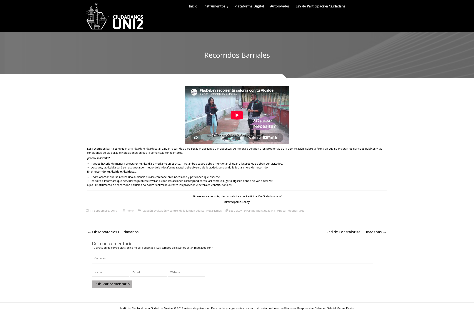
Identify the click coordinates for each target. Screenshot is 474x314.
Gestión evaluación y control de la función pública (173, 210)
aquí (278, 196)
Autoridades (280, 6)
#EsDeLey (235, 210)
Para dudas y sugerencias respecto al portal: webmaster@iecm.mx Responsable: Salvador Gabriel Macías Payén (282, 308)
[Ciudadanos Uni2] (116, 16)
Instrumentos (214, 6)
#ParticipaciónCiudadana (259, 210)
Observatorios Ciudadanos (113, 231)
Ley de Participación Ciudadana (321, 6)
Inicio (193, 6)
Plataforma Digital (249, 6)
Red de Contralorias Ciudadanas (356, 231)
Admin (130, 210)
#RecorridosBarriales (290, 210)
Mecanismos (214, 210)
